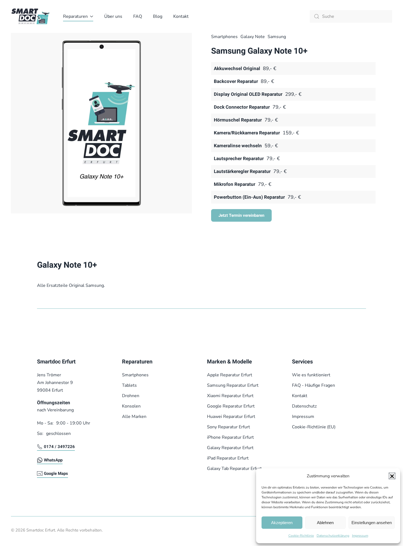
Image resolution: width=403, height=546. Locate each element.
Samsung (277, 37)
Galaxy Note (252, 37)
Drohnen (130, 396)
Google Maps (56, 473)
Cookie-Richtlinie (301, 535)
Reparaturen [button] (75, 16)
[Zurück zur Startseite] (31, 16)
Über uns (113, 16)
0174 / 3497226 (59, 447)
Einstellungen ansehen (371, 522)
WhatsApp (53, 460)
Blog (157, 16)
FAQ (137, 16)
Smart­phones (224, 37)
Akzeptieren (282, 522)
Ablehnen (325, 522)
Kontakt (181, 16)
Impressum (360, 535)
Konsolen (131, 406)
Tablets (129, 385)
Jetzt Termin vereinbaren (241, 215)
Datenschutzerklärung (333, 535)
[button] (392, 476)
